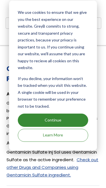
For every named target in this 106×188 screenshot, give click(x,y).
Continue (53, 120)
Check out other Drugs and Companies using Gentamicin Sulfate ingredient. (52, 167)
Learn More (53, 134)
